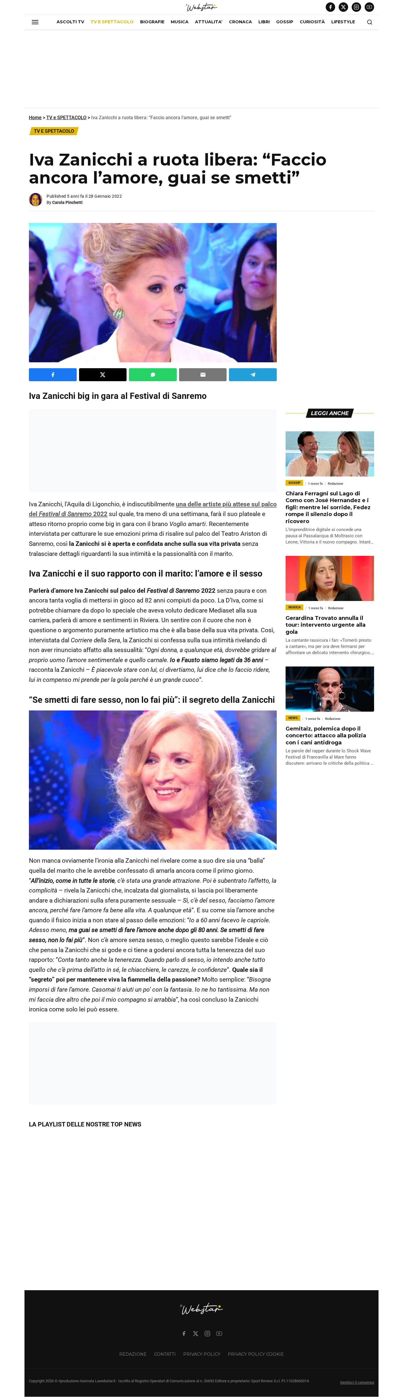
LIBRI (264, 21)
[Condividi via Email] (203, 374)
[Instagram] (356, 7)
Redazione (133, 1354)
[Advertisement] (201, 71)
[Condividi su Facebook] (53, 374)
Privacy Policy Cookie (256, 1354)
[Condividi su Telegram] (253, 374)
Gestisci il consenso (357, 1382)
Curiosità (312, 21)
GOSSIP (284, 21)
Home (35, 117)
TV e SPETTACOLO (112, 21)
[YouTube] (369, 7)
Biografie (152, 21)
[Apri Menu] (35, 22)
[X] (343, 7)
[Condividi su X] (103, 374)
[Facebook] (330, 7)
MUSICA (180, 21)
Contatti (165, 1354)
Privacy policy (201, 1354)
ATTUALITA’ (208, 21)
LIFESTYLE (343, 21)
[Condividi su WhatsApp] (153, 374)
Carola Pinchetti (67, 202)
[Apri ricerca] (369, 22)
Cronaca (240, 21)
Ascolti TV (70, 21)
